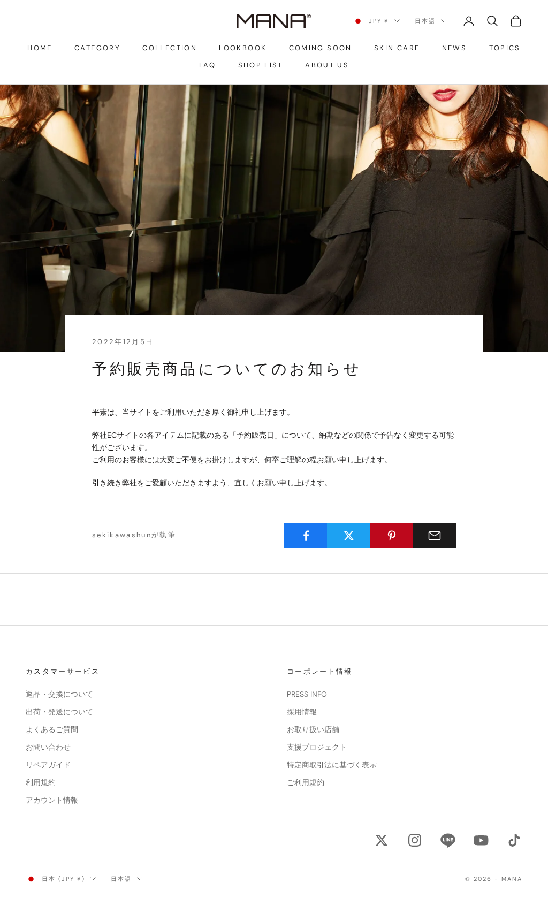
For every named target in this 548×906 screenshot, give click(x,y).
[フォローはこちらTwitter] (382, 840)
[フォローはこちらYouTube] (481, 840)
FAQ (207, 65)
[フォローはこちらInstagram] (415, 840)
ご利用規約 (305, 782)
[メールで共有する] (435, 535)
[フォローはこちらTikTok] (514, 840)
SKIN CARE (397, 47)
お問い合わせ (48, 747)
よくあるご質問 (52, 729)
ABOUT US (327, 65)
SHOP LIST (260, 65)
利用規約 (41, 782)
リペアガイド (48, 765)
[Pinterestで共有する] (392, 535)
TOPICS (505, 47)
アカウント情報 (52, 800)
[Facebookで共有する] (306, 535)
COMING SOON (320, 47)
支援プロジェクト (317, 747)
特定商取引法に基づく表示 (332, 765)
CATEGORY (97, 47)
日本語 (425, 21)
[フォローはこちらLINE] (448, 840)
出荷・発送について (59, 712)
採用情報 (302, 712)
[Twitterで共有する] (349, 535)
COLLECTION (169, 47)
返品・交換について (59, 694)
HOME (39, 47)
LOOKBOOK (243, 47)
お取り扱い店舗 (313, 729)
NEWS (454, 47)
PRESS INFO (307, 694)
